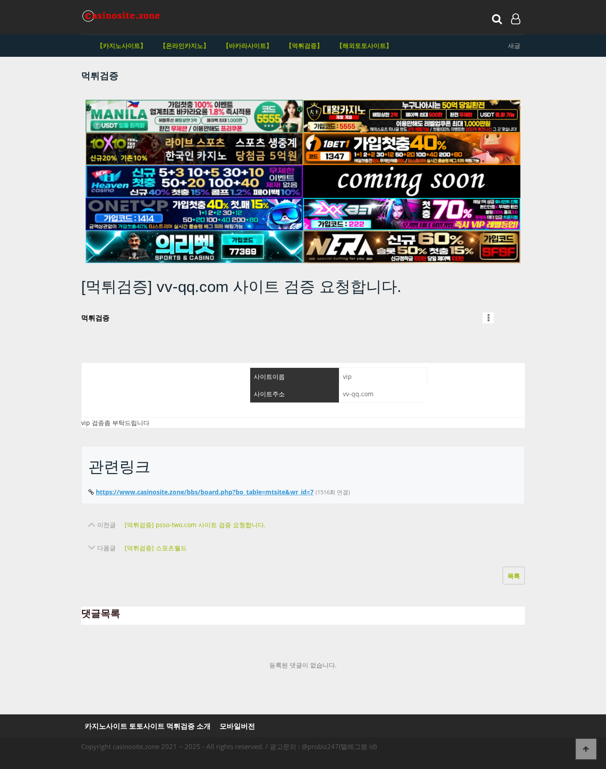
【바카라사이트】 (247, 45)
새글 (514, 45)
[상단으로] (586, 749)
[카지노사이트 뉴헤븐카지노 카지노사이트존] (194, 181)
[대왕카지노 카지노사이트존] (411, 116)
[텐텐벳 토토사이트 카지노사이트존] (194, 149)
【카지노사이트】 (121, 45)
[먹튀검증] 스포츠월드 (156, 548)
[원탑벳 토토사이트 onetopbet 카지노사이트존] (194, 214)
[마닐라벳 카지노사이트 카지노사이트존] (194, 116)
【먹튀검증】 (304, 45)
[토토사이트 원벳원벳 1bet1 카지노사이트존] (411, 149)
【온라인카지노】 (184, 45)
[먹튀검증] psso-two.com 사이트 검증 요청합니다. (195, 525)
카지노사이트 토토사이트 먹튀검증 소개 (148, 726)
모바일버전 (237, 726)
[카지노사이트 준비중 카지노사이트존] (411, 181)
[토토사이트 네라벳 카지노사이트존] (411, 246)
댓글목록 (100, 613)
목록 (514, 576)
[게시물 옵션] (488, 317)
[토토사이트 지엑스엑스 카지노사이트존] (411, 214)
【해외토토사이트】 (364, 45)
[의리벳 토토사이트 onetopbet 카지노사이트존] (194, 246)
